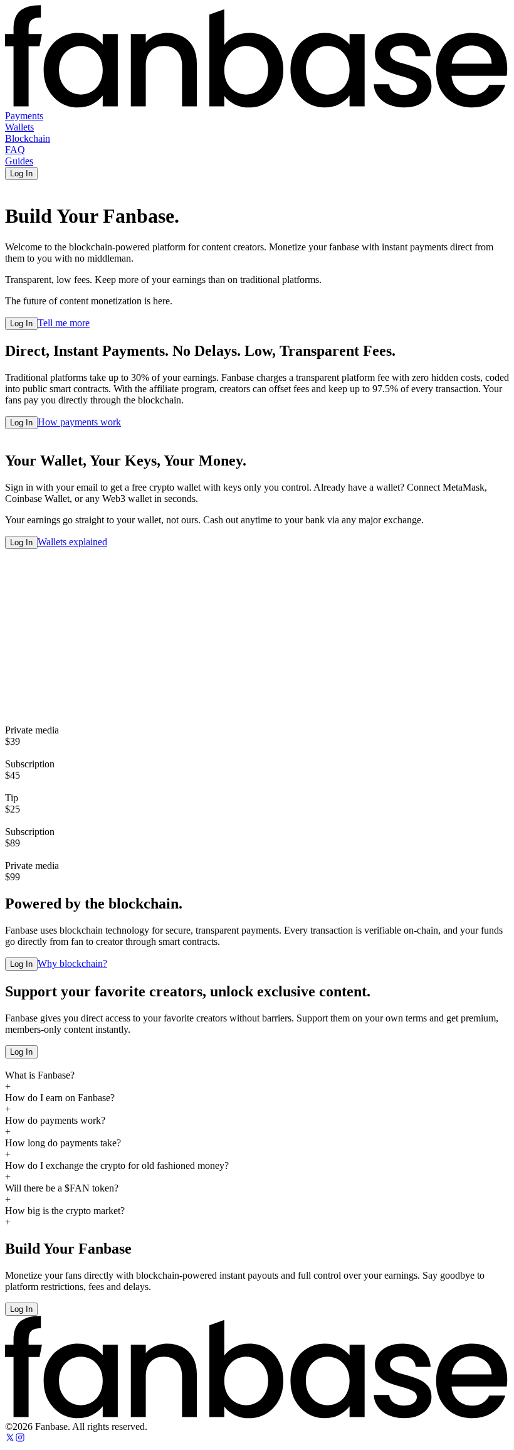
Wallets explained (72, 541)
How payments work (79, 422)
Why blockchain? (72, 963)
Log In (21, 173)
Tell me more (64, 322)
